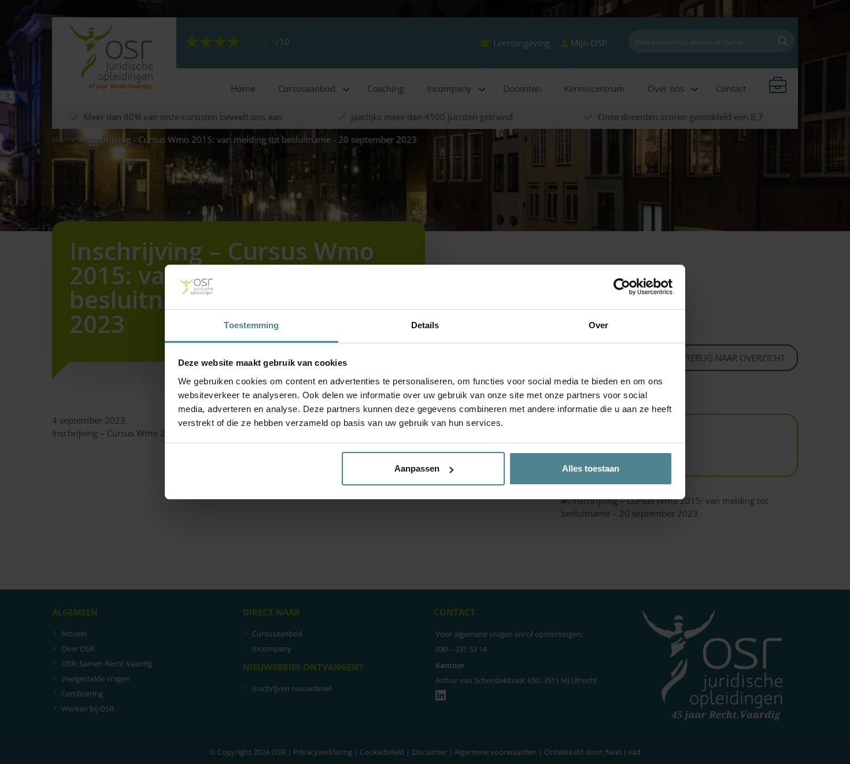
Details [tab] (425, 325)
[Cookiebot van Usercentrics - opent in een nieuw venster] (621, 287)
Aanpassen (416, 468)
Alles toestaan (590, 468)
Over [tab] (598, 325)
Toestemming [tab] (251, 325)
